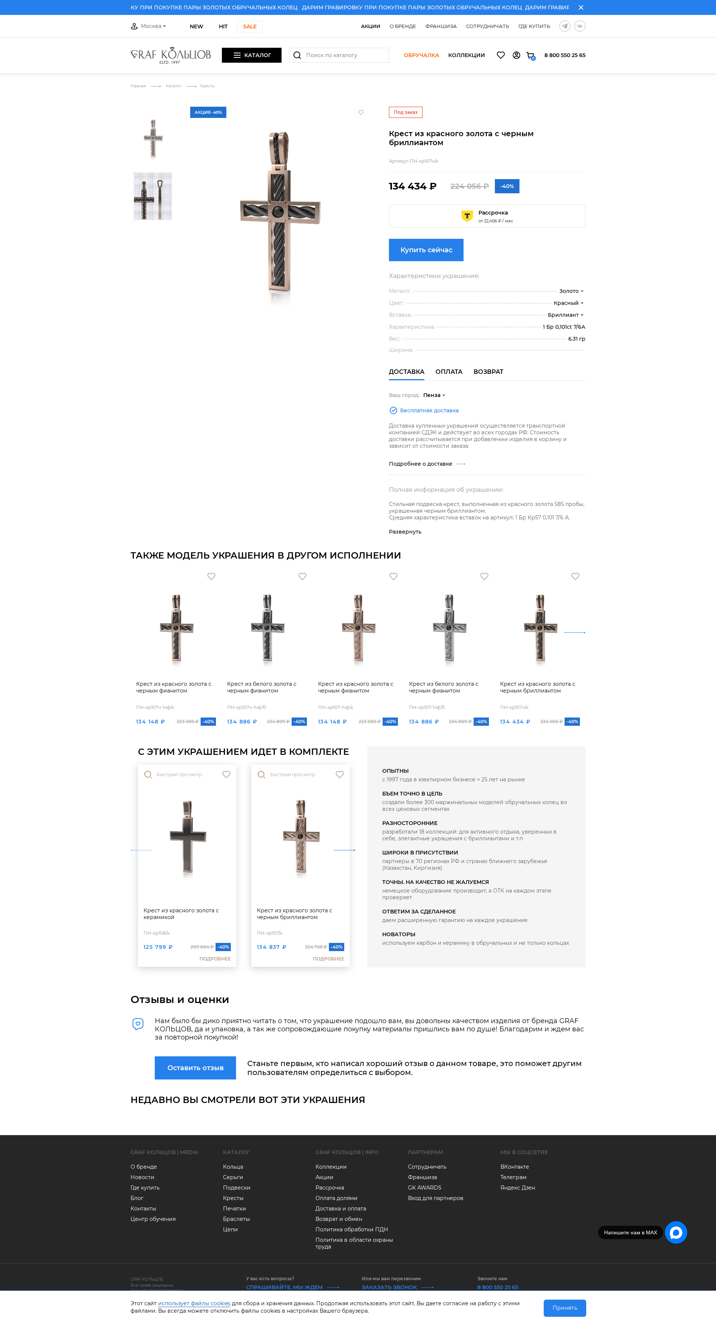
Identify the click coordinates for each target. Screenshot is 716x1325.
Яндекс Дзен (517, 1187)
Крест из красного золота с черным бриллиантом (537, 687)
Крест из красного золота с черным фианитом (173, 687)
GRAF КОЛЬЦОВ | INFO (347, 1152)
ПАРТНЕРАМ (425, 1152)
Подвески (237, 1187)
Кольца (233, 1166)
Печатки (234, 1208)
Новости (142, 1177)
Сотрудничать (487, 26)
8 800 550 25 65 (564, 55)
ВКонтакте (514, 1166)
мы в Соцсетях (524, 1152)
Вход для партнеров (436, 1198)
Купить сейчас (426, 250)
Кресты (207, 86)
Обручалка (421, 56)
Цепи (230, 1229)
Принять (565, 1307)
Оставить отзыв (195, 1068)
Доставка (406, 371)
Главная (139, 86)
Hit (223, 26)
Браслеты (236, 1219)
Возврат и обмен (338, 1219)
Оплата (449, 371)
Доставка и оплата (340, 1208)
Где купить (534, 26)
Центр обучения (153, 1219)
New (196, 26)
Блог (137, 1198)
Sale (250, 26)
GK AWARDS (425, 1187)
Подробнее (215, 959)
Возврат (488, 371)
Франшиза (441, 26)
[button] (153, 103)
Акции (370, 26)
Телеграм (513, 1177)
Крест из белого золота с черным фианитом (261, 687)
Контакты (143, 1208)
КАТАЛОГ (236, 1152)
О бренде (403, 26)
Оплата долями (336, 1198)
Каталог (174, 86)
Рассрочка (329, 1187)
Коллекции (466, 56)
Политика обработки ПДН (351, 1229)
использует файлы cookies (194, 1303)
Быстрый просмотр (179, 774)
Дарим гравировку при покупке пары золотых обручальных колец (171, 7)
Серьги (233, 1177)
